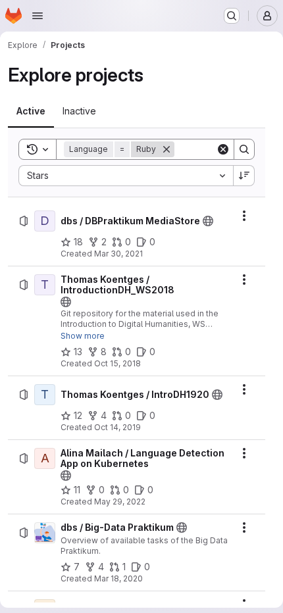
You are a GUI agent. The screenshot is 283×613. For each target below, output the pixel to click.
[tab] (31, 111)
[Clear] (223, 149)
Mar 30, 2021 (118, 253)
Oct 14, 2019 (117, 427)
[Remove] (166, 149)
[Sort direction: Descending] (244, 175)
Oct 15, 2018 (117, 363)
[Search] (244, 149)
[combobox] (125, 175)
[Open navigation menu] (37, 15)
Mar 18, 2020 (118, 578)
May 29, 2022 (119, 501)
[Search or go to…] (232, 16)
